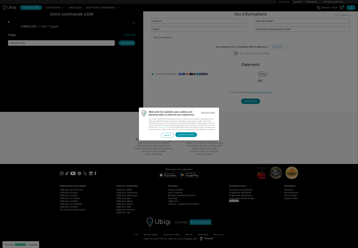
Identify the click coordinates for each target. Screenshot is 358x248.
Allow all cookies (186, 135)
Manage (167, 135)
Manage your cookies (164, 127)
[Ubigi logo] (144, 113)
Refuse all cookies (208, 112)
